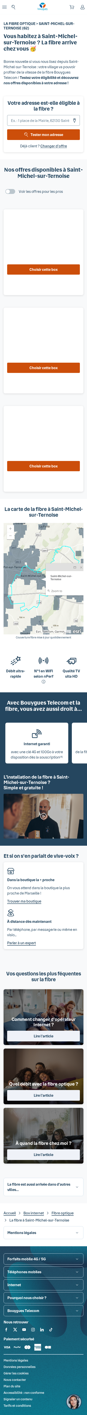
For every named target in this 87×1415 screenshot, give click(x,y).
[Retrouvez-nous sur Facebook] (6, 1330)
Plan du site (12, 1386)
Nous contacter (15, 1380)
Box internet (33, 1213)
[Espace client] (82, 7)
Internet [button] (14, 1285)
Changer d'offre (53, 146)
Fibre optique (63, 1213)
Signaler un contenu (18, 1399)
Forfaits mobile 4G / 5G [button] (26, 1259)
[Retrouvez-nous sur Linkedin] (42, 1330)
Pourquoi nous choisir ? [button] (26, 1298)
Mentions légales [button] (21, 1232)
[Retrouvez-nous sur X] (15, 1330)
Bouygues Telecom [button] (23, 1310)
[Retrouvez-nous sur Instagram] (33, 1330)
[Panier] (71, 7)
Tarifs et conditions (17, 1405)
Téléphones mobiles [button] (24, 1272)
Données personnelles (19, 1367)
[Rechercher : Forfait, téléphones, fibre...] (13, 7)
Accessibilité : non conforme (24, 1392)
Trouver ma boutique (24, 901)
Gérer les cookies (16, 1373)
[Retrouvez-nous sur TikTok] (51, 1330)
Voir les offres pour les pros (41, 191)
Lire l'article (43, 1036)
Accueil (10, 1213)
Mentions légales (16, 1360)
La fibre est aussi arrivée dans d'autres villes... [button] (38, 1187)
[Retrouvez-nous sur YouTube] (24, 1330)
